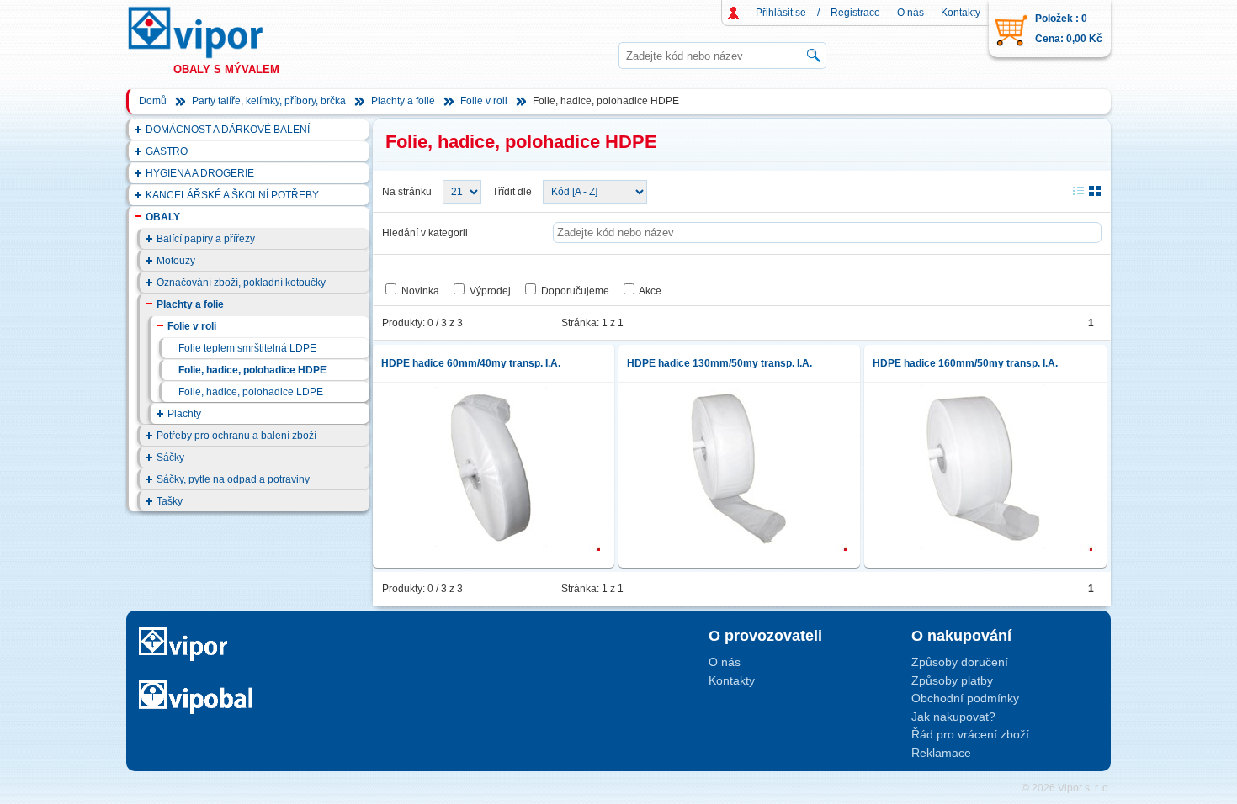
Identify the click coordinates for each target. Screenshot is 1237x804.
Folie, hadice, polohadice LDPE (250, 392)
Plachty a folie (403, 101)
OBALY (163, 217)
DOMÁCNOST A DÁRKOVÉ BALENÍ (228, 129)
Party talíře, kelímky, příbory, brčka (269, 101)
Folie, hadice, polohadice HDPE (252, 370)
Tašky (170, 501)
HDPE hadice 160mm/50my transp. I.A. (965, 363)
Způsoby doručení (959, 662)
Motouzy (176, 261)
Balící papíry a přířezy (206, 239)
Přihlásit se (781, 13)
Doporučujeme (575, 291)
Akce (650, 291)
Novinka (420, 291)
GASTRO (167, 151)
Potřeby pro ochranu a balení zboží (236, 436)
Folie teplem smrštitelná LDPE (247, 348)
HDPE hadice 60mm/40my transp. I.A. (470, 363)
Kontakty (960, 13)
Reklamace (941, 752)
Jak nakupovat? (953, 716)
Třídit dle (512, 192)
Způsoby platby (952, 680)
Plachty (184, 414)
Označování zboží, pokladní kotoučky (241, 282)
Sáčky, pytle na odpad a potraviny (233, 479)
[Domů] (211, 32)
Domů (153, 101)
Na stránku (407, 192)
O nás (910, 13)
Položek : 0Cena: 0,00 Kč (1068, 29)
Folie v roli (483, 101)
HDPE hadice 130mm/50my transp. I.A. (719, 363)
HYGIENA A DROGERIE (200, 173)
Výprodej (490, 291)
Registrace (855, 13)
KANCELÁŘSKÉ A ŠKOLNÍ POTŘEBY (232, 195)
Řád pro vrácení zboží (970, 734)
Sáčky (170, 457)
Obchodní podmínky (965, 698)
